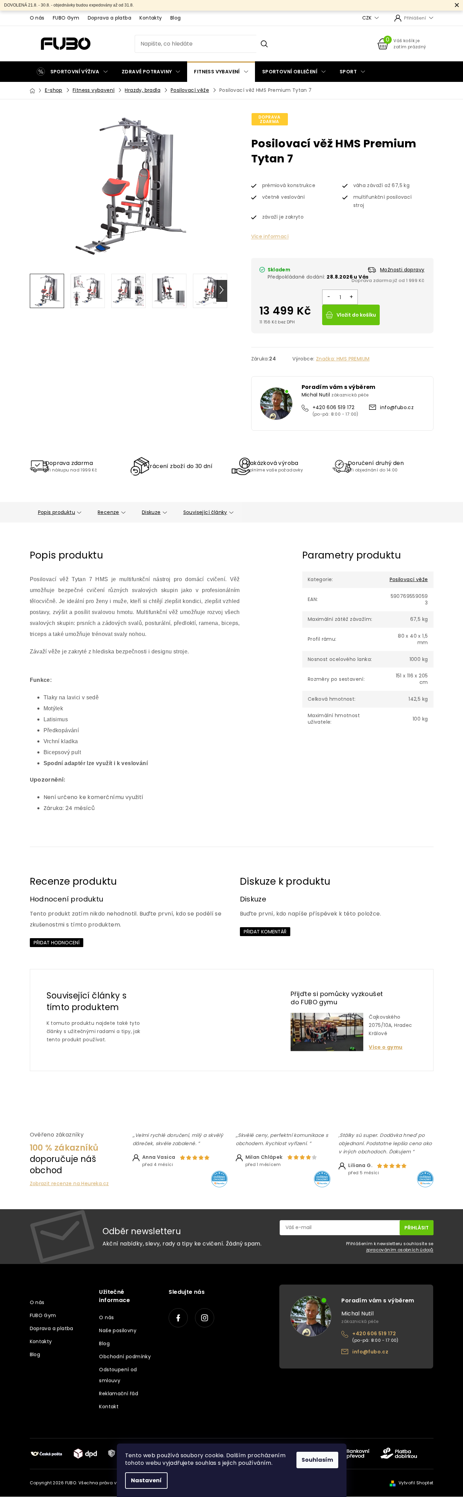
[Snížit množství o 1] (328, 297)
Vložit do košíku (356, 314)
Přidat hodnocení (57, 942)
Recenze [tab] (108, 512)
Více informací (270, 236)
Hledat (264, 44)
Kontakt (109, 1406)
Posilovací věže (409, 579)
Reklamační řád (118, 1393)
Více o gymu (385, 1047)
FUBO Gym (66, 17)
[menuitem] (72, 71)
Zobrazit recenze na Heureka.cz (69, 1183)
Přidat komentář (265, 931)
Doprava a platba (109, 17)
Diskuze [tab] (151, 512)
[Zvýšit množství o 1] (351, 297)
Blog (175, 17)
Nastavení (146, 1480)
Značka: (343, 358)
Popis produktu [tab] (56, 512)
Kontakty (150, 17)
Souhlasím (317, 1460)
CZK (367, 18)
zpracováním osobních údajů (399, 1250)
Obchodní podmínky (125, 1356)
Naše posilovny (117, 1330)
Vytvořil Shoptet (416, 1483)
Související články (205, 512)
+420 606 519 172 (334, 407)
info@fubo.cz (397, 407)
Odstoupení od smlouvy (118, 1375)
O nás (37, 17)
